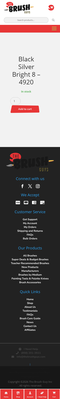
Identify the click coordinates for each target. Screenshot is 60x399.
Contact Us (30, 326)
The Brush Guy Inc (40, 382)
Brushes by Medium (30, 275)
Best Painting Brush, (39, 368)
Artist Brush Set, (17, 372)
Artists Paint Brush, (20, 368)
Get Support (30, 219)
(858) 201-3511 (31, 353)
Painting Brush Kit (30, 376)
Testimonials (30, 311)
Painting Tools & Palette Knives (30, 278)
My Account (30, 223)
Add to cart (25, 109)
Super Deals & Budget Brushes (30, 259)
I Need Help (31, 349)
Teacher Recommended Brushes (30, 263)
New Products (30, 267)
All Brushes (30, 255)
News (30, 322)
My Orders (30, 227)
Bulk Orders (30, 238)
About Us (30, 307)
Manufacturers (30, 271)
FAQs (30, 234)
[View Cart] (51, 8)
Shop (30, 303)
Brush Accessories (30, 282)
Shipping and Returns (30, 231)
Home (30, 299)
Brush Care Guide (30, 318)
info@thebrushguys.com (31, 356)
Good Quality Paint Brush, (38, 372)
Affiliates (30, 330)
